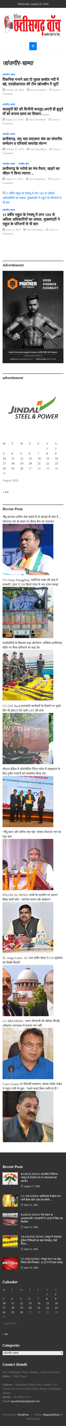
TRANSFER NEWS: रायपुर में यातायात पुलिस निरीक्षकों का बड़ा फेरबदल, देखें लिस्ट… (41, 1240)
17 (4, 463)
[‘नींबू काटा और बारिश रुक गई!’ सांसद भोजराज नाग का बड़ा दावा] (33, 864)
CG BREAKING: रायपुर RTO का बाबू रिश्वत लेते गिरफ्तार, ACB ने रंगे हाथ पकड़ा (42, 1260)
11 (12, 458)
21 (39, 463)
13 (30, 458)
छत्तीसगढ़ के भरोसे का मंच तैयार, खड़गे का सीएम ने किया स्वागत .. (31, 170)
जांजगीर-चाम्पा (9, 74)
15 (47, 458)
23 (56, 463)
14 (39, 458)
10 (4, 458)
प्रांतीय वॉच (23, 164)
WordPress (23, 1414)
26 (21, 468)
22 (47, 463)
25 (12, 468)
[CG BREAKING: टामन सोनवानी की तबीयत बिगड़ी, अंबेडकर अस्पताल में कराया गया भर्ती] (33, 1053)
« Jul (5, 492)
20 (30, 463)
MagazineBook (51, 1414)
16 (56, 458)
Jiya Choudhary (38, 89)
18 (12, 463)
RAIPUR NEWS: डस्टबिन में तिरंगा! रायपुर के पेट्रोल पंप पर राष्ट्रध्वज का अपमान (39, 1178)
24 (4, 468)
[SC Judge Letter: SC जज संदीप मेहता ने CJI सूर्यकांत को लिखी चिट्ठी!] (33, 990)
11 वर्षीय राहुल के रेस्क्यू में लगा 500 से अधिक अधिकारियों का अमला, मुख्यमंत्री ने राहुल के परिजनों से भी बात (31, 219)
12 (21, 458)
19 (21, 463)
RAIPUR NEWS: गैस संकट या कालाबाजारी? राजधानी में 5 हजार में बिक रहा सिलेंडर (42, 1218)
